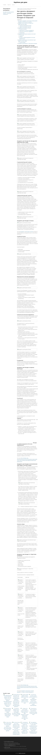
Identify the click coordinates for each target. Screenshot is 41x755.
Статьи (13, 4)
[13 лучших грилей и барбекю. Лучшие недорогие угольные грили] (25, 698)
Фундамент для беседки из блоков (24, 27)
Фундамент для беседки (25, 690)
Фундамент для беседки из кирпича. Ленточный (26, 33)
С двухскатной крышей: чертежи (25, 26)
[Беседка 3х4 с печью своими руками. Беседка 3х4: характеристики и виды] (25, 713)
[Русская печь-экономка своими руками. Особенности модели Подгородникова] (33, 699)
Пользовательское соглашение (14, 743)
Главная (4, 4)
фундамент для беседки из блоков (26, 231)
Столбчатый (21, 35)
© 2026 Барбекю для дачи (9, 741)
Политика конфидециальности (9, 745)
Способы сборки (22, 42)
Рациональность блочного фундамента (26, 30)
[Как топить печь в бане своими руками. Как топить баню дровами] (8, 725)
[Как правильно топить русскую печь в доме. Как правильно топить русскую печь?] (25, 727)
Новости (9, 4)
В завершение (21, 32)
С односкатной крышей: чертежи (25, 25)
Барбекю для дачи (20, 2)
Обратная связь (7, 747)
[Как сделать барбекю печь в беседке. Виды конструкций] (16, 712)
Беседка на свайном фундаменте (28, 692)
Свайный (20, 36)
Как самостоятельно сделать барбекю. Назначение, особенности (8, 13)
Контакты (6, 743)
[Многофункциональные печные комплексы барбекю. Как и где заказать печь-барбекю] (8, 700)
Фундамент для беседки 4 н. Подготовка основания (27, 43)
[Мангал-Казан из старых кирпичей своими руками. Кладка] (8, 712)
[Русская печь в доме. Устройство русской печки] (33, 710)
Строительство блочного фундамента (26, 31)
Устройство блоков (22, 29)
